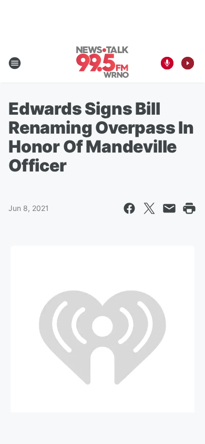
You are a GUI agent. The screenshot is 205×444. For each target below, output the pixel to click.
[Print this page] (189, 208)
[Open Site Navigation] (14, 63)
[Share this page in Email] (169, 208)
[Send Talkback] (167, 63)
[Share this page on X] (149, 208)
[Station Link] (102, 63)
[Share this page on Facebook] (129, 208)
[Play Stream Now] (187, 63)
